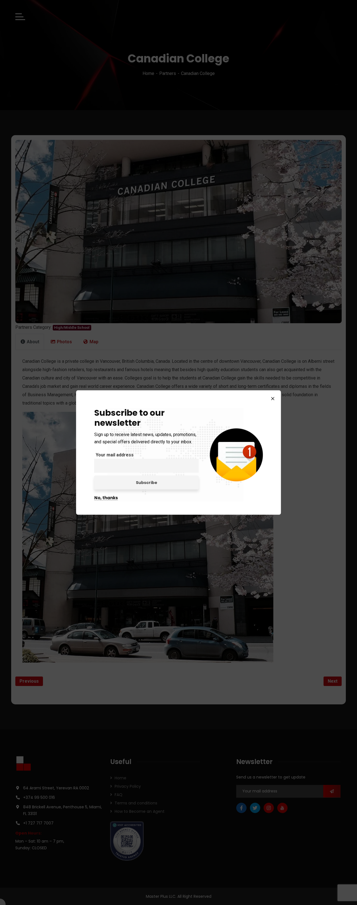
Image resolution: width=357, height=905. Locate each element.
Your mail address (115, 455)
